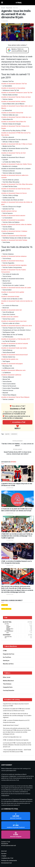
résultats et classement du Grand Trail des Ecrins (15, 189)
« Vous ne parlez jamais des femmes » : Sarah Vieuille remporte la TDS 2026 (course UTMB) (17, 751)
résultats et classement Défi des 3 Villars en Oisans (16, 144)
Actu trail (4, 851)
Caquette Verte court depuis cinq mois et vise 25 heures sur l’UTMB (16, 484)
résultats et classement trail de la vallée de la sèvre (16, 326)
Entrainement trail (6, 863)
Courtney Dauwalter (8, 690)
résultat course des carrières (9, 317)
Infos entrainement (9, 631)
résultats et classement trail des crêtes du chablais (16, 225)
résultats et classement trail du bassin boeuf (14, 355)
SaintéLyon (6, 660)
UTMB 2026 (4, 605)
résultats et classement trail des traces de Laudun (16, 288)
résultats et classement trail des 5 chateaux (14, 231)
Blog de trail (9, 8)
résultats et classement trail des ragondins (14, 265)
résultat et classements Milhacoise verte (13, 370)
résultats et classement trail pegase (12, 364)
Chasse (7, 627)
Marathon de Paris (8, 664)
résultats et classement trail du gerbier (12, 292)
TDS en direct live (6, 609)
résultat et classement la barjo (10, 297)
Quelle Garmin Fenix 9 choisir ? (11, 725)
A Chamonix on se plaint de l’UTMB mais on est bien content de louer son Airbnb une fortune (16, 510)
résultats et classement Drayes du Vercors (14, 193)
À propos (3, 853)
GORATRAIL (8, 626)
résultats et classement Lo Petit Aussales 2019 (15, 339)
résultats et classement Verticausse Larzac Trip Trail (16, 93)
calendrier (14, 434)
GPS (5, 637)
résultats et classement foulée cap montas (14, 348)
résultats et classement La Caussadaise (13, 88)
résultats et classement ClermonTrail (12, 113)
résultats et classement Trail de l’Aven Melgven (15, 397)
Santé (7, 632)
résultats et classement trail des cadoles (13, 102)
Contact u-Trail (5, 842)
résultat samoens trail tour (9, 211)
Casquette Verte (7, 687)
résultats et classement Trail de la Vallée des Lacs (16, 117)
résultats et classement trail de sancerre (13, 216)
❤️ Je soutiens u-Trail (17, 422)
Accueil (3, 8)
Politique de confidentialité (9, 860)
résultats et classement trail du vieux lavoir (14, 321)
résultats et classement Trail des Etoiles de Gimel (16, 97)
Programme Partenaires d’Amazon (22, 799)
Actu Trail (15, 8)
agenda (7, 434)
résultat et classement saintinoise (11, 375)
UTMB (5, 651)
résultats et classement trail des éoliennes (14, 256)
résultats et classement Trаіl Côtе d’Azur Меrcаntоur (17, 184)
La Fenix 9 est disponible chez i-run (12, 737)
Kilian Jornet (6, 677)
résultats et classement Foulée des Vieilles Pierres (16, 164)
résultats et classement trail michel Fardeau (14, 240)
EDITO (4, 505)
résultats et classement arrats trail (11, 310)
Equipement (7, 635)
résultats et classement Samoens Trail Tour (14, 84)
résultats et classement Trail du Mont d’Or (13, 122)
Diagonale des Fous (8, 654)
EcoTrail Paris (7, 657)
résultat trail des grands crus (9, 359)
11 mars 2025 (4, 21)
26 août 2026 (10, 487)
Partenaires (4, 844)
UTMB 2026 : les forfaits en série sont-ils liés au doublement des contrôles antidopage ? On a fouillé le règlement (16, 536)
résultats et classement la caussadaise (13, 220)
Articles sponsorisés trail (8, 845)
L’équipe (3, 856)
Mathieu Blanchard (8, 681)
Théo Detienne (7, 684)
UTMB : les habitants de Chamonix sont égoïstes (15, 740)
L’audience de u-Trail (7, 858)
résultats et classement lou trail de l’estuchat (14, 344)
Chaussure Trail (8, 636)
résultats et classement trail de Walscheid (13, 236)
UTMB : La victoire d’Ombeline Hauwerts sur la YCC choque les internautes (16, 562)
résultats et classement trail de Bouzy (12, 261)
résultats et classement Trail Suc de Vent (13, 153)
